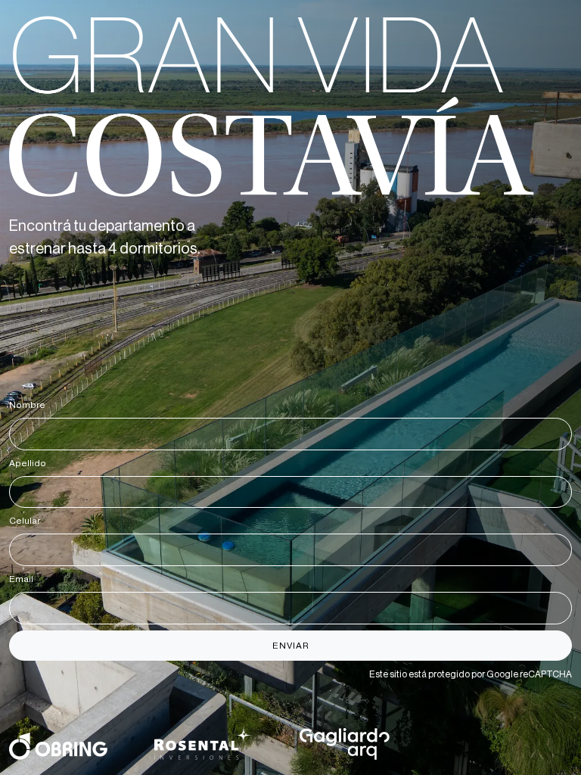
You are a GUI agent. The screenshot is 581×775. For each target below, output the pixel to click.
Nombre (30, 404)
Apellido (30, 463)
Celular (27, 520)
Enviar (290, 645)
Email (24, 579)
